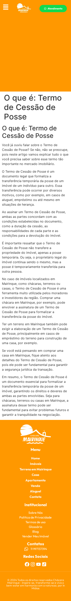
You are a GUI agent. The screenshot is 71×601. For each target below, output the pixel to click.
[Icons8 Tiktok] (44, 564)
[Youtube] (38, 564)
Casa (35, 475)
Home (35, 458)
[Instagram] (32, 564)
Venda (35, 486)
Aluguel (35, 491)
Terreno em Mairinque (36, 469)
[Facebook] (27, 564)
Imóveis (35, 464)
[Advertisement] (35, 54)
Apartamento (35, 480)
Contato (35, 497)
